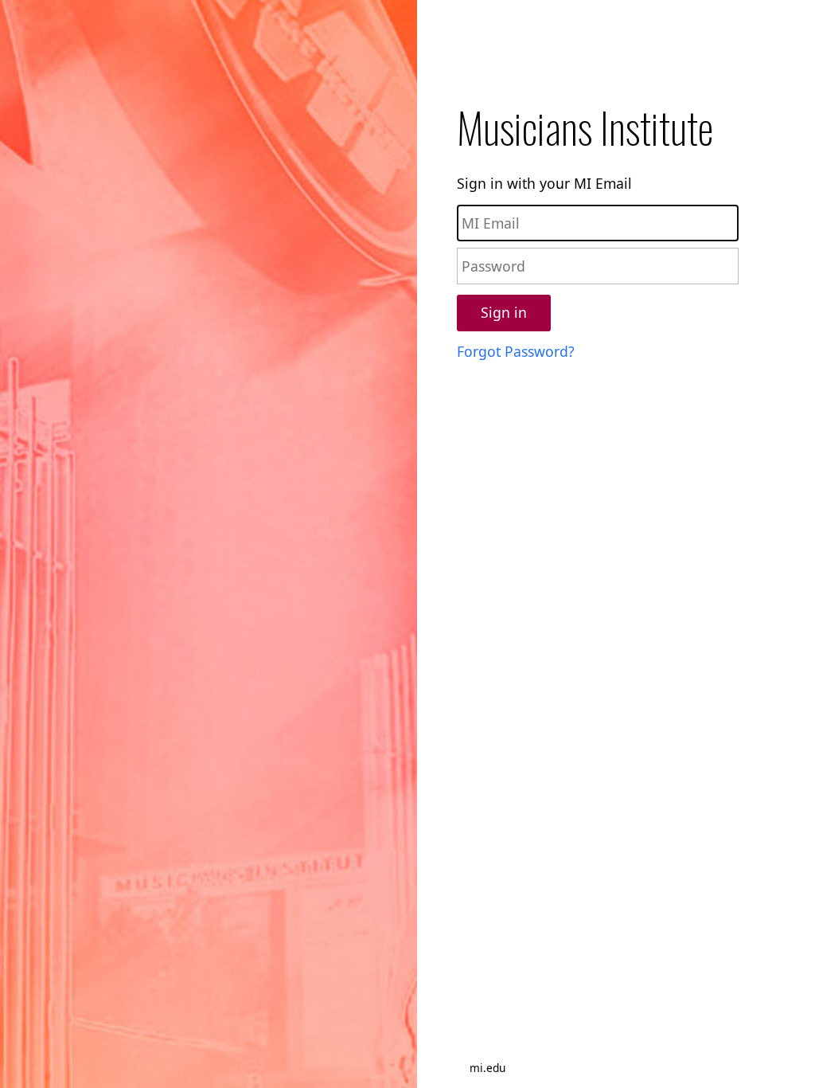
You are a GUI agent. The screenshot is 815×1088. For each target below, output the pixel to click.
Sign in (504, 312)
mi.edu (487, 1067)
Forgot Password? (516, 351)
